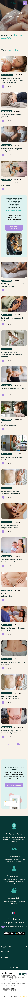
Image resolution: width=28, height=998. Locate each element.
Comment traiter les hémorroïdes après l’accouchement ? (13, 424)
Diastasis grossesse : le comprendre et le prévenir (13, 663)
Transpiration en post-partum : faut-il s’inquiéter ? (12, 561)
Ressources (11, 8)
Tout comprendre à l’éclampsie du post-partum (13, 184)
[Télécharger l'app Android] (19, 933)
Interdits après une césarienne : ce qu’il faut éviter (13, 595)
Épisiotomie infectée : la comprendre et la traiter (9, 526)
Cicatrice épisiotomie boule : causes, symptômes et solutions (14, 390)
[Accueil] (13, 3)
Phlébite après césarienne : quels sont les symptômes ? (12, 285)
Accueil (6, 8)
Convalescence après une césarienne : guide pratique (10, 492)
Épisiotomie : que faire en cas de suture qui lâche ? (12, 319)
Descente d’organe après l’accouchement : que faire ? (10, 697)
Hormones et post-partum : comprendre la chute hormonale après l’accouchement (12, 80)
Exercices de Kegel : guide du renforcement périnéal (11, 732)
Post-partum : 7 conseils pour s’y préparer (12, 458)
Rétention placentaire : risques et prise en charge (13, 629)
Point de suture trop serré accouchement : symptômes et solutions (11, 354)
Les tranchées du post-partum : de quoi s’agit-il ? (13, 150)
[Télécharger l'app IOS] (8, 933)
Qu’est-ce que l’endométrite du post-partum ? (12, 116)
